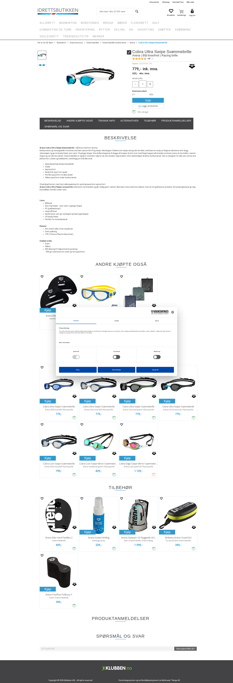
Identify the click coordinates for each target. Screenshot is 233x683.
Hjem (51, 43)
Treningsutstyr (76, 36)
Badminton (68, 23)
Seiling (119, 29)
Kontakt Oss (178, 2)
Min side (190, 2)
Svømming (183, 29)
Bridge (108, 23)
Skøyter (164, 29)
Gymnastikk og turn (55, 29)
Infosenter (154, 2)
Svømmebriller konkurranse (114, 43)
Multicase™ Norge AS (171, 680)
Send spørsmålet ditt (185, 649)
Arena (132, 43)
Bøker (122, 23)
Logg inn (192, 15)
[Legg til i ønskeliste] (42, 276)
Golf (156, 23)
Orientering (85, 29)
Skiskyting (146, 29)
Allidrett (47, 23)
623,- (152, 94)
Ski (131, 29)
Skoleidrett (49, 36)
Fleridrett (139, 23)
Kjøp (148, 100)
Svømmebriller (92, 43)
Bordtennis (90, 23)
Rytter (104, 29)
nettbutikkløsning (146, 680)
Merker (98, 36)
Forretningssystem (127, 680)
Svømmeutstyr (76, 43)
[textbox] (107, 649)
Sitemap (165, 2)
